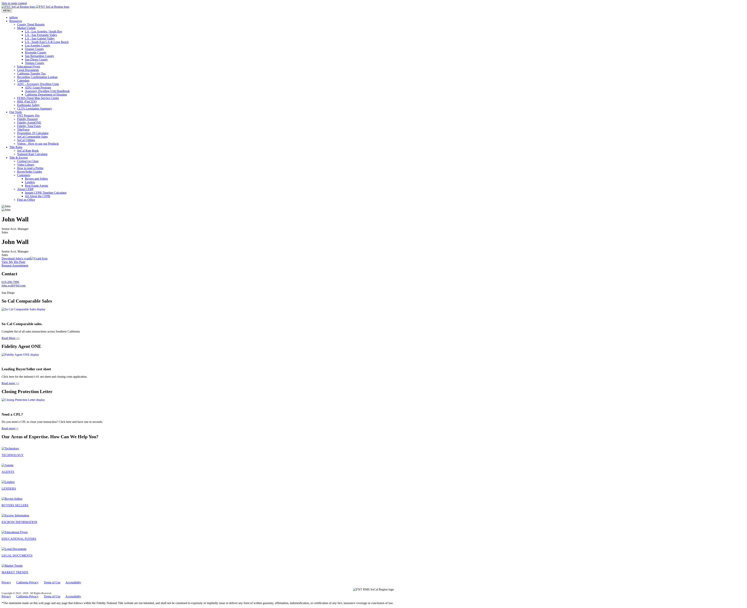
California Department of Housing (46, 94)
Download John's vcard (16, 258)
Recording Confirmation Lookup (37, 77)
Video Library (25, 164)
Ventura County (34, 63)
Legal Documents (28, 70)
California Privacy (27, 582)
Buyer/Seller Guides (29, 171)
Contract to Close (28, 161)
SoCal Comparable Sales (32, 136)
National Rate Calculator (32, 154)
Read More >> (11, 338)
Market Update (26, 28)
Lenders (30, 182)
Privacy (6, 582)
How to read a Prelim (30, 168)
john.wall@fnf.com (13, 285)
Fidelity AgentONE (29, 122)
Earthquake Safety (28, 105)
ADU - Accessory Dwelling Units (38, 84)
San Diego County (36, 59)
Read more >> (10, 383)
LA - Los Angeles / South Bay (43, 31)
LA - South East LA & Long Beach (47, 42)
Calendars (23, 80)
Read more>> (10, 428)
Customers (23, 175)
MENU (7, 10)
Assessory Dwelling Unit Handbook (47, 91)
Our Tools (15, 112)
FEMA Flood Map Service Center (38, 98)
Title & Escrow (18, 157)
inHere (13, 17)
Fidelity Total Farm (29, 126)
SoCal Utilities (26, 140)
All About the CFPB (37, 196)
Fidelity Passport (27, 119)
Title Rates (15, 147)
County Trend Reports (31, 24)
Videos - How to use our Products (38, 143)
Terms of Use (52, 582)
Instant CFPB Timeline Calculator (46, 192)
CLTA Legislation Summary (34, 108)
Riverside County (35, 52)
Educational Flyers (28, 66)
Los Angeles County (37, 45)
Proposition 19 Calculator (32, 133)
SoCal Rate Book (28, 150)
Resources (15, 21)
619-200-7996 (10, 282)
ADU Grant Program (38, 87)
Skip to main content (14, 3)
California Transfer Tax (31, 73)
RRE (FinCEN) (27, 101)
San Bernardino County (39, 56)
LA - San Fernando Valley (41, 35)
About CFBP (25, 189)
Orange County (34, 49)
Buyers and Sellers (36, 178)
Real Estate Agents (36, 185)
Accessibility (73, 582)
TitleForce (23, 129)
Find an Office (26, 199)
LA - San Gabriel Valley (40, 38)
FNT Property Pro (28, 115)
